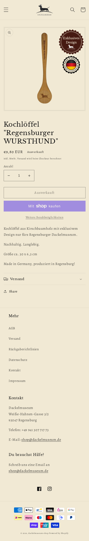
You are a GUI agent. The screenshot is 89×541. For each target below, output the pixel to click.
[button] (6, 10)
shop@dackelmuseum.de (41, 439)
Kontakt (15, 370)
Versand (15, 338)
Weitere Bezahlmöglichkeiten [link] (45, 217)
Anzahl (8, 166)
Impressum (17, 380)
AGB (12, 328)
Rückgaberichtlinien (24, 349)
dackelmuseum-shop (38, 533)
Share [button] (13, 291)
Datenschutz (18, 359)
